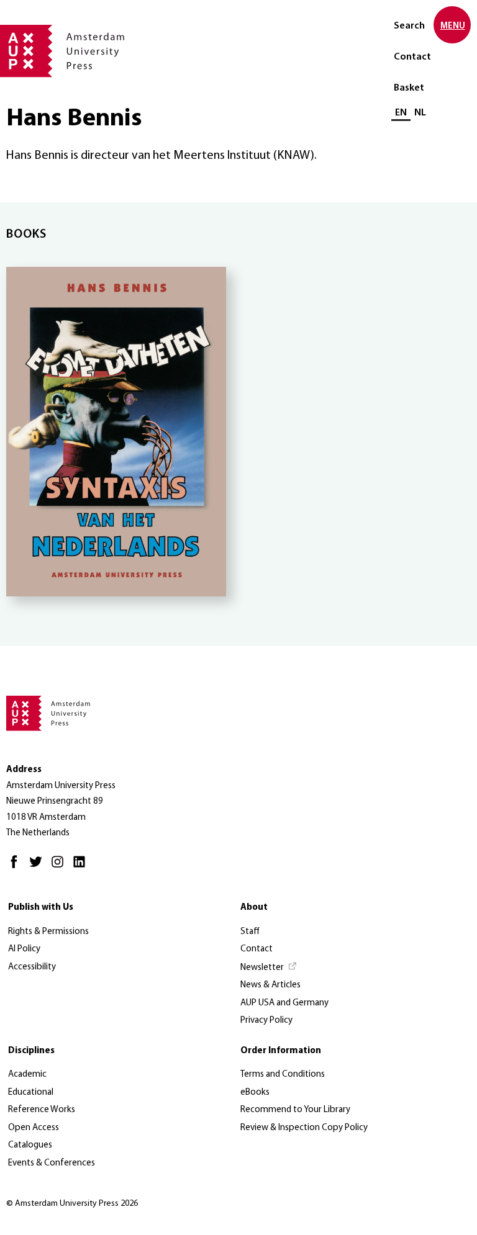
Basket (409, 88)
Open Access (33, 1128)
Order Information (280, 1051)
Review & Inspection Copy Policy (304, 1128)
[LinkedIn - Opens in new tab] (82, 867)
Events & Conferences (51, 1163)
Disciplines (31, 1051)
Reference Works (41, 1110)
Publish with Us (40, 907)
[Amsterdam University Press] (62, 52)
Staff (250, 931)
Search (409, 26)
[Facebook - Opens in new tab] (17, 867)
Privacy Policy (266, 1020)
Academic (27, 1074)
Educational (30, 1092)
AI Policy (24, 949)
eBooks (255, 1092)
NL (420, 113)
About (254, 907)
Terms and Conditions (282, 1074)
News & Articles (270, 985)
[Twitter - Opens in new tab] (39, 867)
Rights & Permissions (48, 931)
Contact (412, 57)
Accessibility (32, 967)
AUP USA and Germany (284, 1003)
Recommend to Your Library (295, 1110)
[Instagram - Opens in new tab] (60, 867)
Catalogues (30, 1145)
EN (401, 113)
